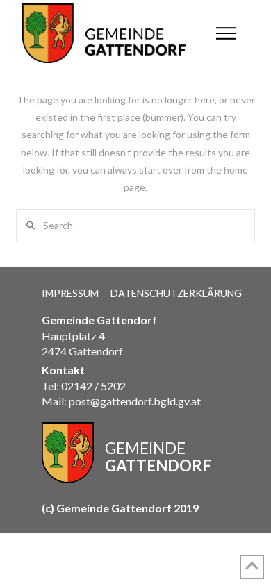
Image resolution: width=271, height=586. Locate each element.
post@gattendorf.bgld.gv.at (135, 401)
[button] (226, 33)
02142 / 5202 (93, 385)
